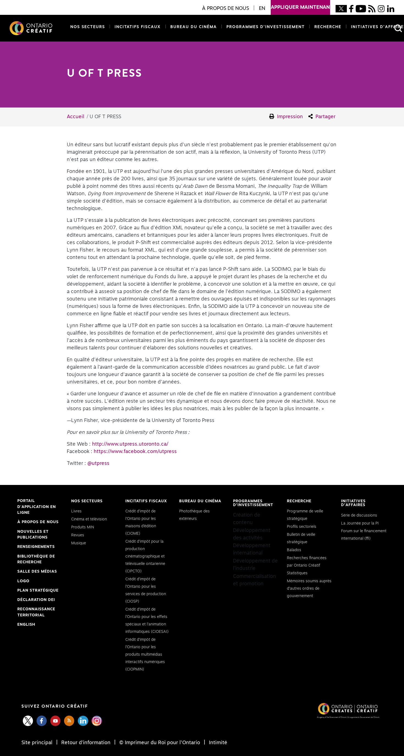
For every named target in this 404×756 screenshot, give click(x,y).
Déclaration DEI (36, 600)
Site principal (37, 742)
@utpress (98, 463)
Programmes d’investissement (265, 27)
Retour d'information (86, 742)
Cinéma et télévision (89, 519)
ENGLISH (26, 625)
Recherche (327, 27)
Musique (78, 543)
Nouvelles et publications (33, 535)
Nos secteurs (87, 27)
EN (262, 8)
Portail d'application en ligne (36, 507)
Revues (77, 535)
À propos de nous (38, 522)
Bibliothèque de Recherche (36, 559)
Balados (294, 550)
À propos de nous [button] (225, 8)
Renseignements (36, 547)
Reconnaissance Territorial (36, 612)
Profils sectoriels (301, 527)
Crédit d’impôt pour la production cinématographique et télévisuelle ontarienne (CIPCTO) (145, 556)
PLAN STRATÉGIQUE (38, 590)
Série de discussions (359, 515)
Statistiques (297, 573)
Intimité (217, 742)
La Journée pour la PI (360, 523)
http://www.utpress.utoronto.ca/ (130, 444)
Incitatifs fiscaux (138, 27)
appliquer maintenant (300, 7)
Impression (289, 116)
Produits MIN (82, 527)
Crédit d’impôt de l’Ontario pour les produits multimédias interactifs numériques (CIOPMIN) (145, 654)
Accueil (75, 116)
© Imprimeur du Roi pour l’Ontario (159, 742)
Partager (325, 116)
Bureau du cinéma (192, 27)
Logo (23, 581)
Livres (76, 511)
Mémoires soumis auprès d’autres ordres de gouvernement (309, 588)
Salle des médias (37, 571)
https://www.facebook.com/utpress (135, 451)
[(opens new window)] (341, 8)
